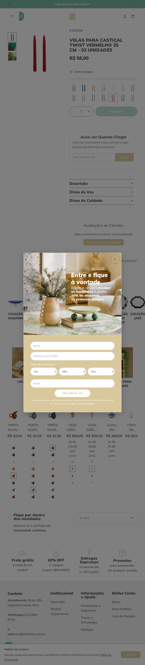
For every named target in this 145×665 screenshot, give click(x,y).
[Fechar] (115, 259)
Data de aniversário (42, 364)
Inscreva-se (72, 393)
